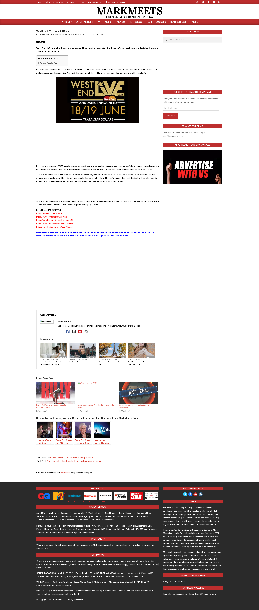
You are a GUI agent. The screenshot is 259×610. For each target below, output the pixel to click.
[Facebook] (68, 331)
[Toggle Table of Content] (62, 59)
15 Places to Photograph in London (82, 362)
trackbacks (65, 473)
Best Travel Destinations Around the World (111, 363)
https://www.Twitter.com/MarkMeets (52, 217)
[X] (61, 331)
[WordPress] (86, 331)
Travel (123, 357)
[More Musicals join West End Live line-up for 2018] (97, 393)
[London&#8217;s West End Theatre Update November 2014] (55, 393)
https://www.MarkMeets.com (49, 213)
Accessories (150, 357)
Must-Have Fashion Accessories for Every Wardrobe (141, 363)
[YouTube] (80, 331)
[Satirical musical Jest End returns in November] (138, 393)
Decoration (63, 357)
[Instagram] (74, 331)
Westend (100, 34)
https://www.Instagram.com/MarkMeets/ (54, 227)
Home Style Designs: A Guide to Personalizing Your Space (52, 363)
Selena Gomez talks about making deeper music (71, 458)
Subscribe (170, 116)
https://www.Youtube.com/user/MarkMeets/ (55, 223)
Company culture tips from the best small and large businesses (75, 461)
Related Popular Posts (49, 63)
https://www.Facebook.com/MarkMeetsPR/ (55, 220)
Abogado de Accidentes (174, 581)
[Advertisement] (97, 144)
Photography (92, 357)
